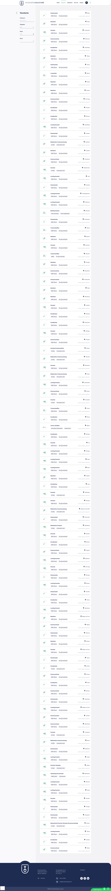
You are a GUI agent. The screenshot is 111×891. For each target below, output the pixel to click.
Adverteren (69, 2)
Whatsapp (104, 889)
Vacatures (63, 2)
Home (58, 2)
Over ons (76, 2)
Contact (81, 2)
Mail (108, 889)
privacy (62, 889)
